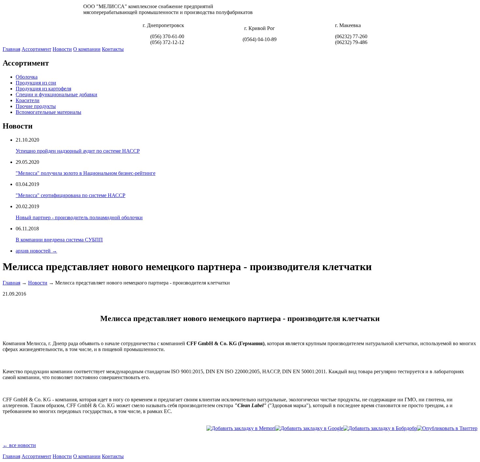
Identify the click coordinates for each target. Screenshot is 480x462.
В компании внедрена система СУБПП (59, 239)
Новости (62, 49)
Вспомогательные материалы (48, 112)
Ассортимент (36, 49)
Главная (11, 49)
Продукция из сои (36, 82)
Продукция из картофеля (43, 88)
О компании (87, 49)
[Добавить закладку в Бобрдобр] (380, 428)
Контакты (113, 49)
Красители (28, 100)
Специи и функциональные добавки (56, 94)
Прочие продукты (36, 106)
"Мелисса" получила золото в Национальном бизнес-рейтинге (85, 173)
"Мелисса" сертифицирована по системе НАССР (70, 195)
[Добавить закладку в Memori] (240, 428)
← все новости (19, 445)
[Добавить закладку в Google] (309, 428)
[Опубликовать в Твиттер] (447, 428)
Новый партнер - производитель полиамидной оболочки (79, 217)
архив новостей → (36, 251)
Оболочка (27, 77)
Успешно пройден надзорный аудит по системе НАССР (78, 151)
